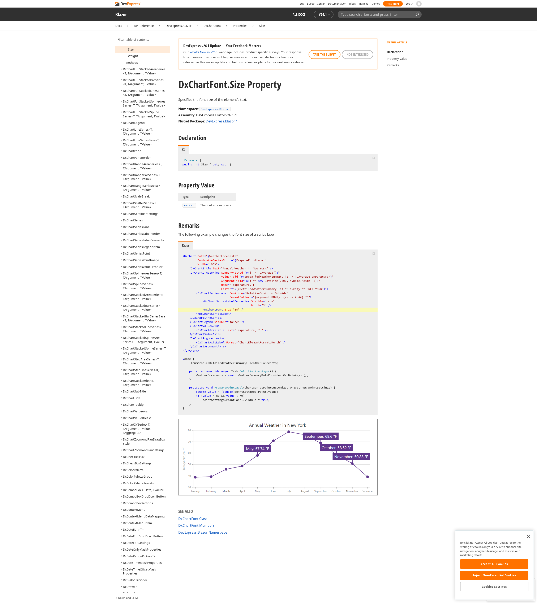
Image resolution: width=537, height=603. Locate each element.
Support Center (316, 3)
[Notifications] (419, 3)
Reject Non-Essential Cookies (494, 575)
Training (363, 3)
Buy (302, 3)
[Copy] (373, 157)
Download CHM (128, 598)
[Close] (528, 536)
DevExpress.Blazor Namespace (202, 532)
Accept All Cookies (494, 564)
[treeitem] (131, 49)
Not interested (358, 54)
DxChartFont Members (196, 525)
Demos (375, 3)
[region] (494, 565)
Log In (409, 3)
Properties (240, 26)
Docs (118, 26)
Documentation (337, 3)
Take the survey (324, 54)
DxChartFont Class (192, 518)
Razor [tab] (185, 245)
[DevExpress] (128, 4)
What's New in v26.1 (204, 52)
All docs (299, 14)
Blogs (352, 3)
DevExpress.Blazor (179, 26)
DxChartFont (212, 26)
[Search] (417, 14)
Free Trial (392, 4)
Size (262, 26)
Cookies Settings (494, 587)
